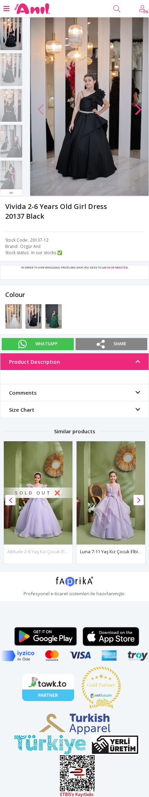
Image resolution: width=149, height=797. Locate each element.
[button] (11, 192)
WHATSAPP (46, 344)
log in (106, 267)
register (121, 267)
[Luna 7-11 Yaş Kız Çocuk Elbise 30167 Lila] (111, 493)
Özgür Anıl (30, 246)
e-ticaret (59, 593)
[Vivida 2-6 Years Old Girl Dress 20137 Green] (53, 316)
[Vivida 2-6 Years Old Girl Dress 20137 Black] (34, 316)
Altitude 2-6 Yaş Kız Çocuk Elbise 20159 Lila (51, 551)
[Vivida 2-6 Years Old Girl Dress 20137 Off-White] (14, 316)
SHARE (120, 344)
